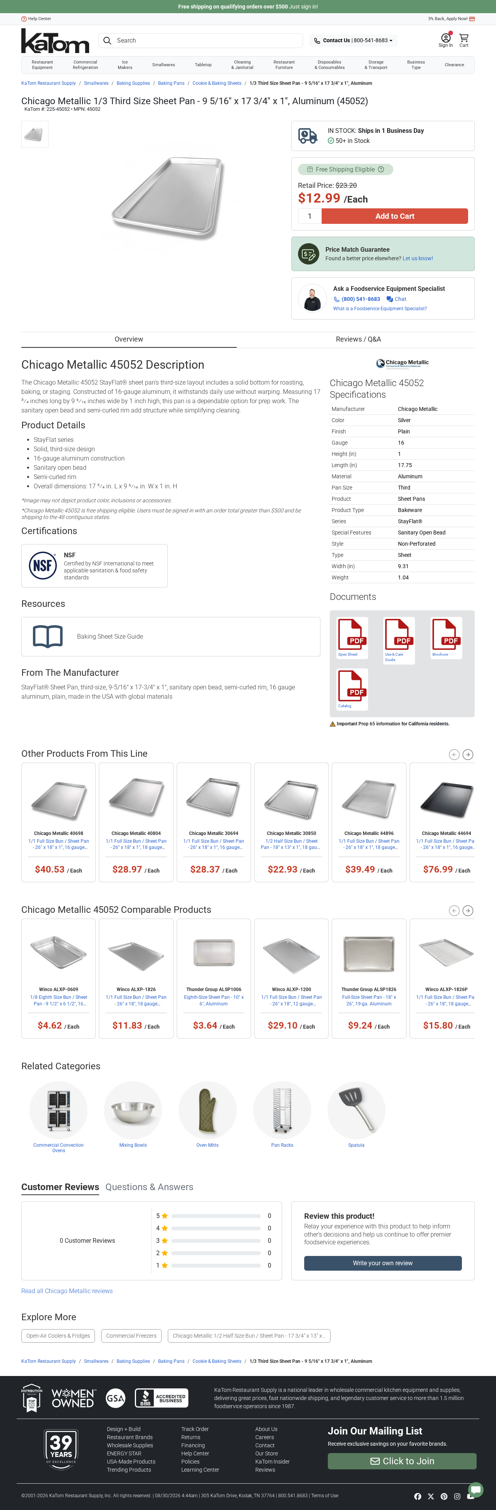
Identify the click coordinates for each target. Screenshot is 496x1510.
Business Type (416, 65)
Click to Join (408, 1461)
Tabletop (203, 64)
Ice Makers (125, 65)
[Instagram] (457, 1496)
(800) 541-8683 (361, 299)
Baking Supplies (133, 83)
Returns (190, 1437)
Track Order (195, 1429)
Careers (264, 1437)
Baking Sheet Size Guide (110, 636)
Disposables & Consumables (330, 65)
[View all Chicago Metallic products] (402, 363)
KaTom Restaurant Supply (48, 83)
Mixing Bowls (133, 1145)
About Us (266, 1429)
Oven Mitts (207, 1145)
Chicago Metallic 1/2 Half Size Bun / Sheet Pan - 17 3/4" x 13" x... (249, 1336)
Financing (193, 1445)
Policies (190, 1461)
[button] (446, 40)
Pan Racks (282, 1145)
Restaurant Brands (130, 1437)
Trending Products (129, 1470)
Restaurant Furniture (284, 65)
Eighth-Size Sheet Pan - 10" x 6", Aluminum (214, 1000)
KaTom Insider (272, 1461)
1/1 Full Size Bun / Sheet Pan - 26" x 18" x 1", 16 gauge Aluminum (213, 847)
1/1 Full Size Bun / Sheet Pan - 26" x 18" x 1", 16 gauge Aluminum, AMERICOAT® (58, 847)
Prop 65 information (379, 724)
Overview (129, 339)
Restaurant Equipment (42, 65)
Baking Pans (171, 83)
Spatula (356, 1145)
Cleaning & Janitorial (242, 65)
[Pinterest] (444, 1496)
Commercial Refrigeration (85, 65)
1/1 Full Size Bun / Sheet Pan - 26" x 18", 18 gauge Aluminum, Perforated (446, 1003)
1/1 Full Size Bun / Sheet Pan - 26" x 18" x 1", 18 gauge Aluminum (136, 847)
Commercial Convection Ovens (58, 1147)
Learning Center (200, 1470)
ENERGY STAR (124, 1453)
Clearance (454, 64)
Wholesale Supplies (130, 1445)
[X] (430, 1496)
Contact (265, 1445)
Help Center (39, 18)
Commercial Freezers (131, 1336)
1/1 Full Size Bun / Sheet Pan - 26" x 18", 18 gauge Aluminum (136, 1003)
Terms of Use (324, 1495)
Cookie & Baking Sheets (217, 83)
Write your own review (383, 1263)
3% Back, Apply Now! (448, 18)
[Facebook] (417, 1496)
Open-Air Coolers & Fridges (58, 1336)
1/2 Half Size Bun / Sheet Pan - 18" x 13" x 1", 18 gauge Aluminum (291, 847)
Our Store (266, 1453)
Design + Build (124, 1429)
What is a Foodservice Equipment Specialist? (380, 308)
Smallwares (163, 64)
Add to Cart (395, 216)
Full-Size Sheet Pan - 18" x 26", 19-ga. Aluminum (369, 1000)
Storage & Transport (376, 65)
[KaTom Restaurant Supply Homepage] (55, 40)
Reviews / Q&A (358, 339)
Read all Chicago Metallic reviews (67, 1291)
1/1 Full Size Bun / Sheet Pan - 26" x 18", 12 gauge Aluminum (291, 1003)
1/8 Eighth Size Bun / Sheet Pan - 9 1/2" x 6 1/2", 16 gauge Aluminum (58, 1003)
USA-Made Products (131, 1461)
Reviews (265, 1470)
